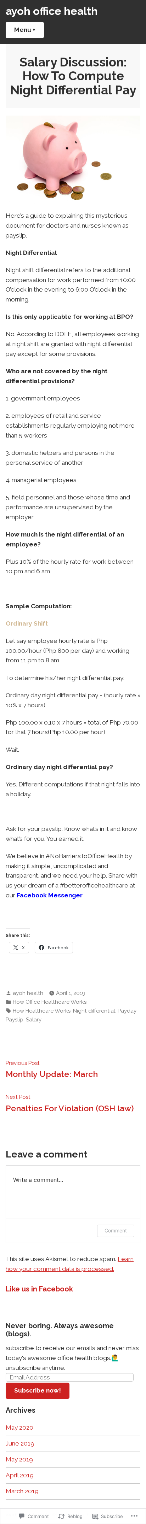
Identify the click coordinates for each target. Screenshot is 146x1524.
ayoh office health (52, 11)
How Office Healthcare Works (49, 1002)
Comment (116, 1230)
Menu (29, 29)
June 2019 (20, 1443)
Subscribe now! (37, 1390)
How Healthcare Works (42, 1011)
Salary (33, 1019)
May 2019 (19, 1459)
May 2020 (19, 1427)
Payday (127, 1011)
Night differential (94, 1011)
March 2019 (22, 1491)
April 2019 (20, 1475)
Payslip (14, 1019)
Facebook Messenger (50, 895)
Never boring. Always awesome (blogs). (60, 1329)
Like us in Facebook (39, 1289)
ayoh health (28, 993)
